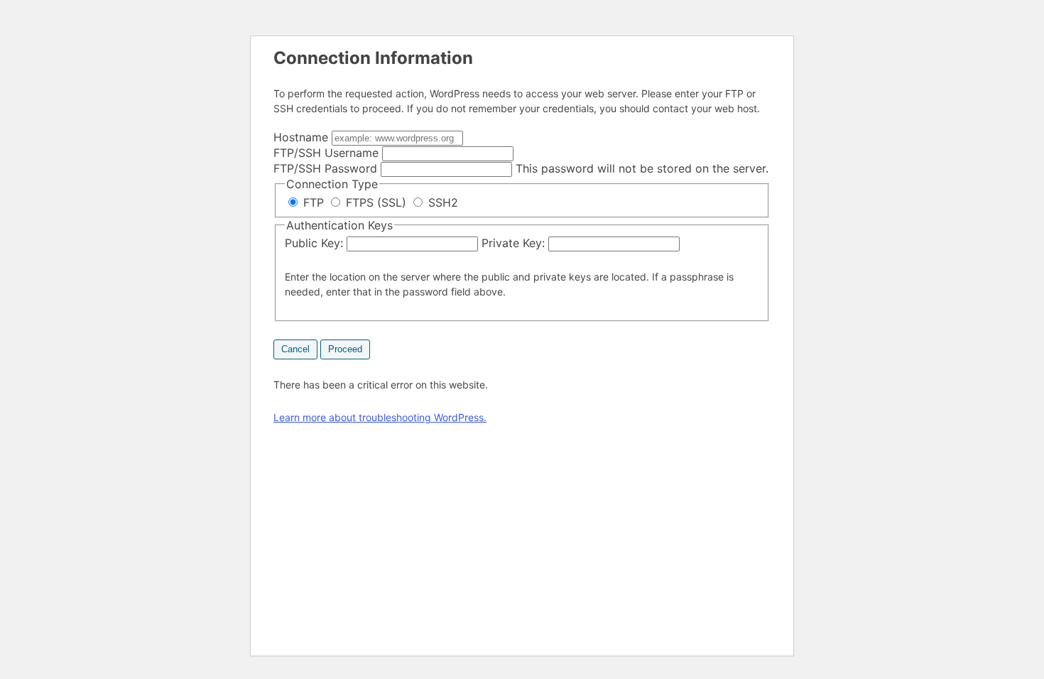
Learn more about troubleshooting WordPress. (379, 417)
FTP (313, 202)
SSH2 (441, 202)
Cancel (295, 349)
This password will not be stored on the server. (520, 168)
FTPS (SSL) (376, 202)
